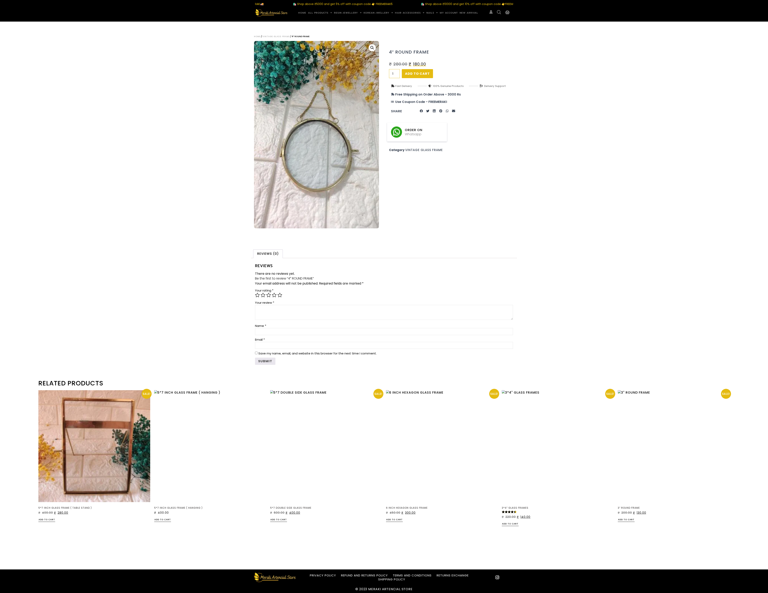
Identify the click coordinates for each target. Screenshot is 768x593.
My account (449, 13)
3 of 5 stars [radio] (268, 295)
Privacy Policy (323, 575)
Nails (430, 13)
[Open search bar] (499, 12)
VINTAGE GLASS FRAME (276, 36)
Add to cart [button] (47, 520)
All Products (318, 13)
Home (302, 13)
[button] (372, 47)
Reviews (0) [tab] (268, 253)
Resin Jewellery (346, 13)
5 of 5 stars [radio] (279, 295)
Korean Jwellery (376, 13)
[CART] (507, 12)
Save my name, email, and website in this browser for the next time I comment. (317, 353)
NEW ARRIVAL (469, 13)
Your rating (264, 290)
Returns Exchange (453, 575)
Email (260, 339)
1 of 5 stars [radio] (257, 295)
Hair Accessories (408, 13)
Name (260, 326)
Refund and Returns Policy (364, 575)
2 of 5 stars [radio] (263, 295)
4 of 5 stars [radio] (274, 295)
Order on (413, 130)
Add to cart (417, 73)
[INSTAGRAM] (497, 577)
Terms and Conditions (412, 575)
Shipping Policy (391, 579)
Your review (264, 302)
